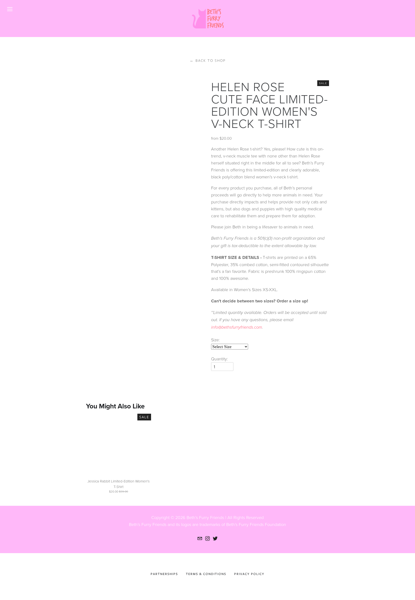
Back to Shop (208, 60)
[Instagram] (207, 538)
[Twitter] (215, 538)
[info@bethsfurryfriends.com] (199, 538)
